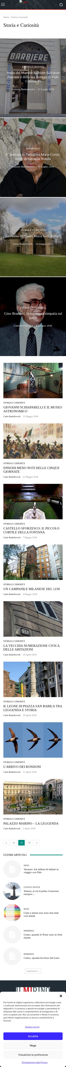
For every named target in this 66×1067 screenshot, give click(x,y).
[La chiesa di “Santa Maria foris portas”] (33, 237)
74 (29, 842)
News (26, 865)
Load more (32, 971)
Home (6, 17)
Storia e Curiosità (33, 230)
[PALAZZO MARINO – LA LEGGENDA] (33, 796)
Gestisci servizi (32, 1027)
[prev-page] (6, 842)
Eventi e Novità (33, 67)
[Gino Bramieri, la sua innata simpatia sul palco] (33, 316)
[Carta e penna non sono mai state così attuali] (12, 913)
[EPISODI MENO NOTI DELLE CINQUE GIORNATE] (33, 441)
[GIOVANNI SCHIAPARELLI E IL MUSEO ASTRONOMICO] (33, 380)
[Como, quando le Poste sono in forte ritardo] (12, 934)
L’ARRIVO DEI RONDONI (22, 767)
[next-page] (37, 842)
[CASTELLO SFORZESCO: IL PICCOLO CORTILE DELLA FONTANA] (33, 501)
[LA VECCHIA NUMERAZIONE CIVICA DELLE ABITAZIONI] (33, 619)
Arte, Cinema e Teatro (14, 31)
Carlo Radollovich (11, 416)
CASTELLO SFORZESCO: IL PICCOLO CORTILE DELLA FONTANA (31, 530)
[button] (61, 996)
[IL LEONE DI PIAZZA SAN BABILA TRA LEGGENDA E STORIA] (33, 679)
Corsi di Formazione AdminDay (40, 31)
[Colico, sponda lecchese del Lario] (12, 956)
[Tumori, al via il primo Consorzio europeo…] (12, 891)
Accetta (33, 1036)
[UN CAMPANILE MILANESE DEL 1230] (33, 562)
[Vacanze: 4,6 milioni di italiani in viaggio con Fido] (12, 869)
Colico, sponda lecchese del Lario (41, 958)
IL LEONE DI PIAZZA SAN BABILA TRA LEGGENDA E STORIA (32, 708)
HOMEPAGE (33, 148)
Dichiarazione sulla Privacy (35, 1062)
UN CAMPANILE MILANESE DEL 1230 (31, 589)
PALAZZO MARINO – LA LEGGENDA (31, 823)
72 (14, 842)
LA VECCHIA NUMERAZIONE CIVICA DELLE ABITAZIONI (31, 647)
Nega (33, 1045)
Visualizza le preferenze (33, 1054)
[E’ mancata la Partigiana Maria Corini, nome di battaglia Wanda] (33, 157)
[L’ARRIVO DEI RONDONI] (33, 740)
